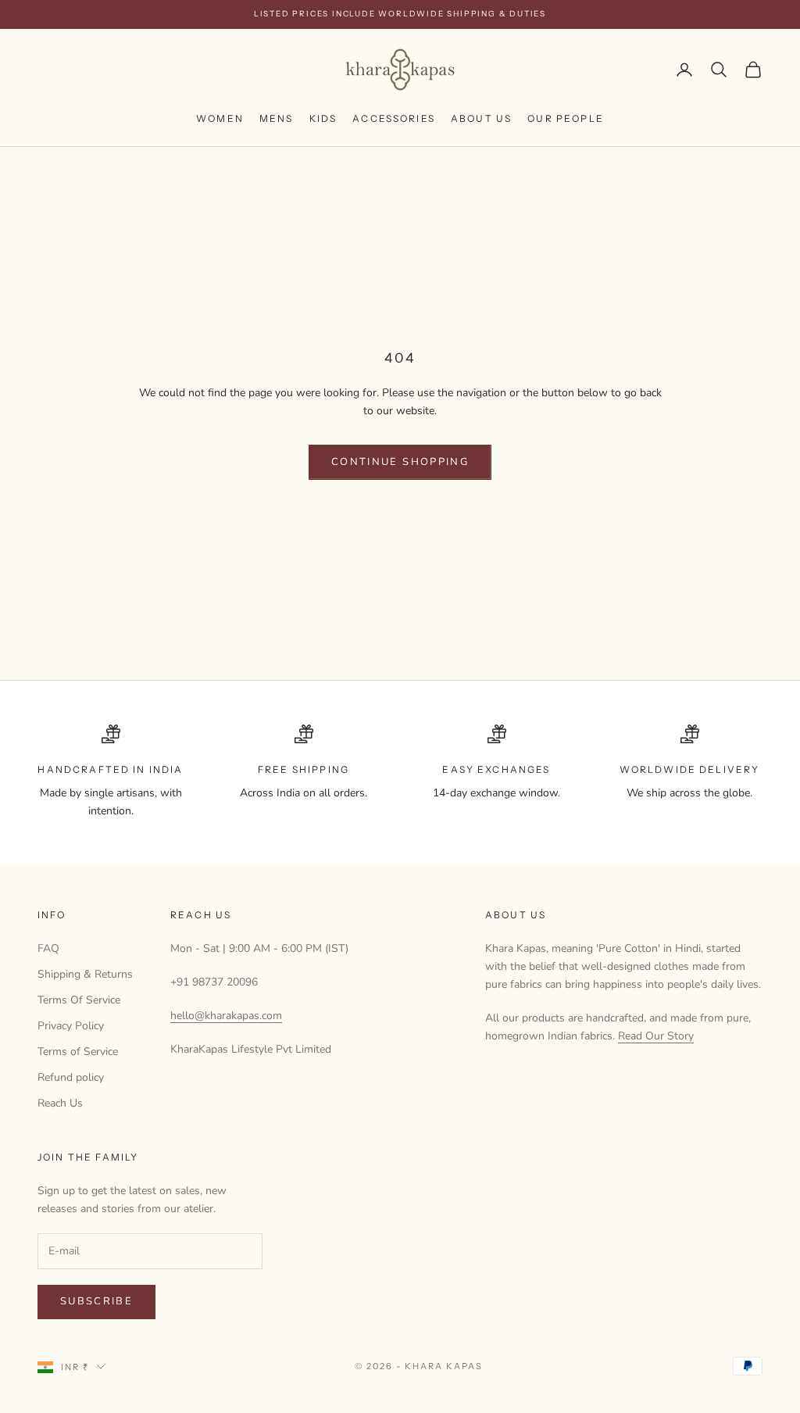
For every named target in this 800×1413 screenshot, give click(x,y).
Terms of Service (78, 1051)
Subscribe (96, 1301)
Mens (276, 118)
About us (481, 118)
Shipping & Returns (85, 974)
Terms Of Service (79, 1000)
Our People (565, 118)
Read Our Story (656, 1035)
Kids (323, 118)
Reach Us (60, 1103)
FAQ (48, 948)
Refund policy (71, 1077)
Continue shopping (400, 462)
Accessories (393, 118)
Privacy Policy (71, 1025)
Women (220, 118)
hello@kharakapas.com (226, 1015)
